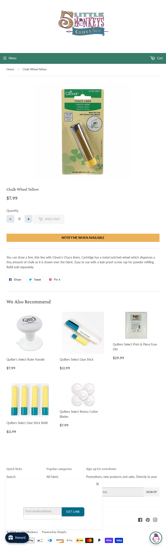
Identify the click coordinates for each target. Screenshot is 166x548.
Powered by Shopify (54, 532)
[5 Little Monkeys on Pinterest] (147, 520)
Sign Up (151, 492)
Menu (12, 58)
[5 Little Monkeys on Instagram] (155, 520)
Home (10, 69)
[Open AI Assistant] (156, 538)
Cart (159, 58)
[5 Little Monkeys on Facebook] (140, 520)
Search (11, 477)
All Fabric (52, 477)
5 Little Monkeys (27, 532)
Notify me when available (83, 237)
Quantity (12, 210)
